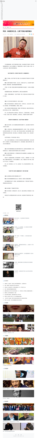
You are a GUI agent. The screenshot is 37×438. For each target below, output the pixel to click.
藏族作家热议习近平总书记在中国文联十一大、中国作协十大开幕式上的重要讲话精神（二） (18, 411)
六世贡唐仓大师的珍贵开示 (7, 365)
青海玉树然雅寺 (5, 355)
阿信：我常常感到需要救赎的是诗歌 (10, 289)
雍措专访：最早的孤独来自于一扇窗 (10, 292)
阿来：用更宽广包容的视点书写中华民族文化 (12, 285)
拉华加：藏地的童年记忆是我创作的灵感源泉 (23, 262)
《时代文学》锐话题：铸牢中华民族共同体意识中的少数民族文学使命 (16, 298)
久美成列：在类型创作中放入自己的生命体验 (23, 271)
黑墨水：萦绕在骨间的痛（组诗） (8, 322)
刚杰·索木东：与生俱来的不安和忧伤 (21, 218)
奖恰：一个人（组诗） (6, 313)
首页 (3, 27)
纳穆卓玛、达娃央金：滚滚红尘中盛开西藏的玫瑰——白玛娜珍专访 (15, 283)
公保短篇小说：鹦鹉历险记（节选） (8, 332)
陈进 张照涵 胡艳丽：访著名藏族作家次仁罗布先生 (13, 294)
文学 (5, 27)
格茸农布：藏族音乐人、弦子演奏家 (8, 388)
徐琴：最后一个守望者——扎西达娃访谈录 (23, 235)
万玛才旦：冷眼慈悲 (6, 398)
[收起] (36, 1)
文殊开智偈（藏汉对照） (7, 346)
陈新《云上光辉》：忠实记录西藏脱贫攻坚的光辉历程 (13, 300)
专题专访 (8, 27)
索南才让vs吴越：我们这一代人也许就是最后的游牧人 (13, 296)
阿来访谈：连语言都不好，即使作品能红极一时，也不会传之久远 (15, 287)
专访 (10, 27)
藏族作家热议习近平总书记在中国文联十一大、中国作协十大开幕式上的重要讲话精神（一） (19, 290)
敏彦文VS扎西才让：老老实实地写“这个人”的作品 (11, 421)
